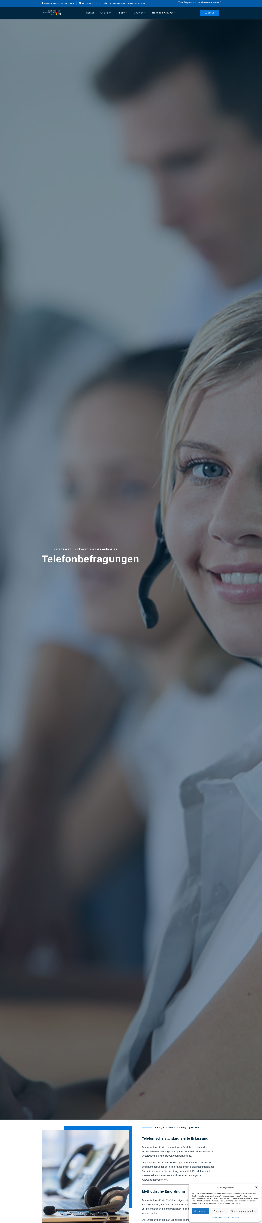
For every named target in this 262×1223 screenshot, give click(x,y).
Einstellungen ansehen (243, 1211)
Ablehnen (219, 1211)
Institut (90, 13)
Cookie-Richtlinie (215, 1217)
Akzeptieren (200, 1211)
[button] (256, 1187)
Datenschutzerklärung (231, 1217)
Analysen (105, 13)
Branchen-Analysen (163, 13)
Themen (122, 13)
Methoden (139, 13)
